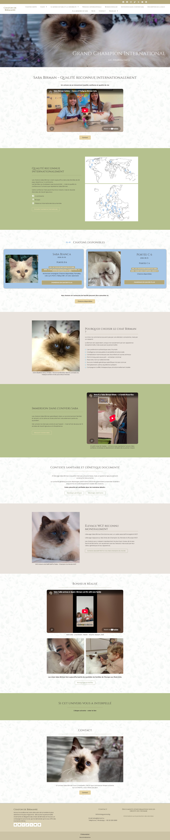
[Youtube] (142, 2)
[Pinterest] (146, 2)
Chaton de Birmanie (10, 9)
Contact (102, 11)
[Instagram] (131, 2)
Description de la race (156, 7)
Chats (42, 7)
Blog (93, 11)
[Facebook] (123, 2)
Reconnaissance (85, 837)
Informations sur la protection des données (139, 816)
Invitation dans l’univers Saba (132, 7)
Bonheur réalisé (111, 7)
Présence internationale (91, 7)
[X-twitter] (138, 2)
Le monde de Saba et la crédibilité (63, 7)
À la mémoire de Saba (80, 11)
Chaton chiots (31, 7)
